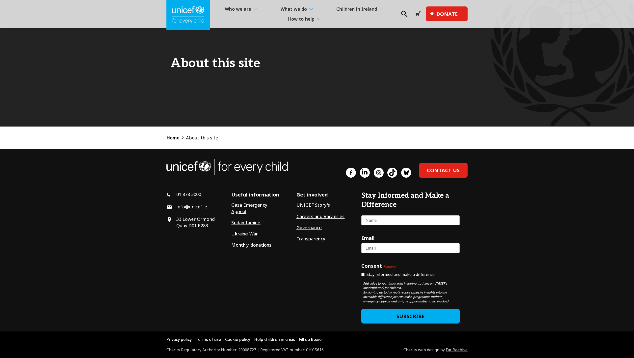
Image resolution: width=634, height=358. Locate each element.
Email (368, 238)
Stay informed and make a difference (401, 274)
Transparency (310, 239)
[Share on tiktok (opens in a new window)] (392, 173)
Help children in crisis (274, 339)
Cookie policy (237, 339)
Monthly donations (251, 245)
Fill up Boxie (310, 339)
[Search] (404, 15)
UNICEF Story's (313, 205)
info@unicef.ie (191, 207)
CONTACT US (443, 170)
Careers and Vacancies (320, 216)
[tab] (175, 137)
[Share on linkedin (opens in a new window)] (365, 173)
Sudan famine (245, 223)
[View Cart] (419, 13)
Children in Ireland (356, 9)
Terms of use (208, 339)
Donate (447, 14)
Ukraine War (244, 234)
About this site (202, 138)
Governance (309, 227)
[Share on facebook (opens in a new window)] (351, 173)
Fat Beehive (457, 350)
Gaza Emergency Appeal (249, 208)
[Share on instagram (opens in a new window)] (379, 173)
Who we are (238, 9)
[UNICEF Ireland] (188, 15)
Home (173, 138)
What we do (294, 9)
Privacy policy (179, 339)
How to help (301, 19)
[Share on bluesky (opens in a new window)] (406, 173)
